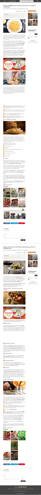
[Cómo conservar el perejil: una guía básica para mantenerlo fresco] (14, 449)
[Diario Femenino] (12, 1)
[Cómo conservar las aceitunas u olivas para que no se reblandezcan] (6, 197)
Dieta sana (12, 220)
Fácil (4, 203)
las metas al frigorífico (16, 328)
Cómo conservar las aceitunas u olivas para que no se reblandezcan (7, 195)
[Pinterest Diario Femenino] (31, 42)
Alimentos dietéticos (8, 220)
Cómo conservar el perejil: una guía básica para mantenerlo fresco (13, 448)
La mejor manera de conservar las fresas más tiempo (6, 206)
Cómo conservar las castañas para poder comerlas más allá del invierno (14, 205)
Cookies (13, 488)
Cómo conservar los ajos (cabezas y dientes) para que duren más (21, 195)
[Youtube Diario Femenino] (36, 42)
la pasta (8, 50)
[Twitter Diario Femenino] (34, 42)
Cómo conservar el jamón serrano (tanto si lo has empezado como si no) (14, 438)
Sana (14, 220)
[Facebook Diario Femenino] (29, 42)
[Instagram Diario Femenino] (32, 42)
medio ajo (20, 374)
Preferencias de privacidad (33, 277)
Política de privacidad (16, 488)
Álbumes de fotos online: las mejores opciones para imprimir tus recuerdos (30, 17)
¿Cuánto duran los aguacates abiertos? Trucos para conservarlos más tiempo (13, 195)
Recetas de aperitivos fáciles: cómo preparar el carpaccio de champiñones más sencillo (22, 205)
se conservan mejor (16, 362)
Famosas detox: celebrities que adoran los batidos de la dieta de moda (13, 210)
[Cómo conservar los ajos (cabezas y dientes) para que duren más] (21, 197)
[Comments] (24, 11)
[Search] (32, 1)
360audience (22, 493)
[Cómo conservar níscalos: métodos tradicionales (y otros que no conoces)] (14, 459)
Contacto (25, 488)
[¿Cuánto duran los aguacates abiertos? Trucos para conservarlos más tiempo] (14, 197)
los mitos (8, 396)
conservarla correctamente (7, 88)
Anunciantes (28, 488)
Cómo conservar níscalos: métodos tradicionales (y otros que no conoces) (14, 458)
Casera (4, 220)
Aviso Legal (21, 488)
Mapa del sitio (31, 488)
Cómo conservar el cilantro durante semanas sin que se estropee (21, 438)
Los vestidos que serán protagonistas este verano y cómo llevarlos (35, 24)
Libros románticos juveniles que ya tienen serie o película (30, 24)
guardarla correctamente (21, 43)
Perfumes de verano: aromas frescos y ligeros (35, 17)
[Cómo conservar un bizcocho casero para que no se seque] (6, 459)
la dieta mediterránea (20, 415)
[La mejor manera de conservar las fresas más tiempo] (6, 207)
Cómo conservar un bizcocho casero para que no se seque (6, 458)
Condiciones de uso (30, 278)
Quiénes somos (9, 488)
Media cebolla (6, 147)
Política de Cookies (34, 278)
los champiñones (12, 170)
